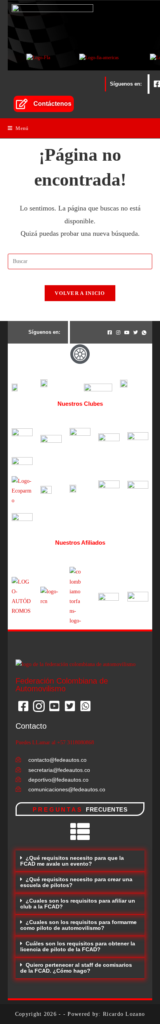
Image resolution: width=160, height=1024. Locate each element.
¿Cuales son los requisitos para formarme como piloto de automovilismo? (78, 925)
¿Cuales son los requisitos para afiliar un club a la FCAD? (77, 904)
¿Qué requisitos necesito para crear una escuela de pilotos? (76, 882)
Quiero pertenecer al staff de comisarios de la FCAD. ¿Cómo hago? (76, 968)
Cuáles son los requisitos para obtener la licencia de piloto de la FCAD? (77, 946)
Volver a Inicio (80, 293)
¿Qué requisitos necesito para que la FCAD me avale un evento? (72, 861)
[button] (80, 861)
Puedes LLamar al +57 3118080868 (55, 742)
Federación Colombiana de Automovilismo (62, 685)
